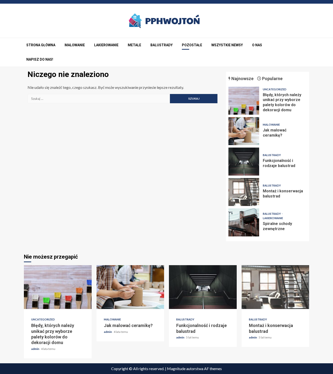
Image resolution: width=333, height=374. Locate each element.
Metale (134, 45)
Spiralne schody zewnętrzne (243, 222)
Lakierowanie (106, 45)
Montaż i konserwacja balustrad (243, 192)
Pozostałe (192, 45)
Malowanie (75, 45)
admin (35, 349)
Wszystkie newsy (227, 45)
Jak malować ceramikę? (243, 131)
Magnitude (176, 368)
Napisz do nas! (39, 59)
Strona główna (40, 45)
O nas (257, 45)
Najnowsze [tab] (242, 78)
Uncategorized (274, 89)
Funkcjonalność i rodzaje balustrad (243, 162)
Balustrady (161, 45)
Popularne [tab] (272, 78)
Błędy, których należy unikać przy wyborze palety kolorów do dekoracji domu (243, 101)
